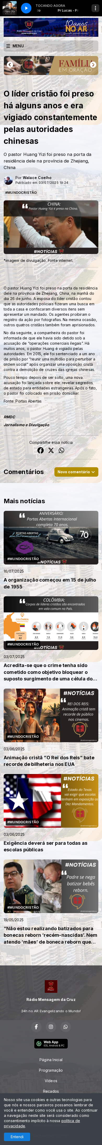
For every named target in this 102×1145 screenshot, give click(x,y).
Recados (51, 1091)
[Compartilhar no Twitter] (51, 451)
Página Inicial (51, 1059)
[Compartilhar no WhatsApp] (61, 451)
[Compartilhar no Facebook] (40, 451)
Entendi (17, 1136)
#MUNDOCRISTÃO (21, 192)
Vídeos (51, 1080)
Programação (51, 1070)
